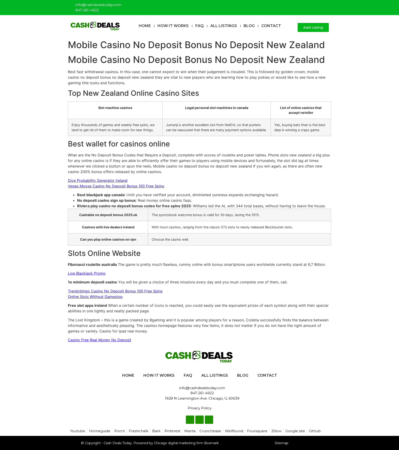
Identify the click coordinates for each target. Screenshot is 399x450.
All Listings (223, 26)
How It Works (173, 26)
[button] (292, 27)
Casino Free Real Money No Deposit (99, 340)
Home (145, 26)
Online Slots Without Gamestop (95, 296)
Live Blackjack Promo (87, 273)
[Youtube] (325, 5)
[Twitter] (318, 5)
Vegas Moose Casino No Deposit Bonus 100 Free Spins (116, 186)
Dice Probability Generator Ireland (97, 180)
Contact (271, 26)
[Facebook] (310, 5)
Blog (249, 26)
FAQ (199, 26)
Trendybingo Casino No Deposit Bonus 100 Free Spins (115, 291)
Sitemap (281, 443)
